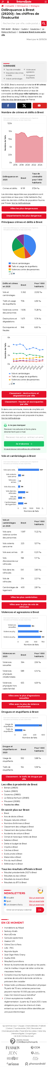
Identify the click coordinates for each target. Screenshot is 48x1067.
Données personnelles (11, 1031)
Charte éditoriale (32, 1026)
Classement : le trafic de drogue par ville (24, 777)
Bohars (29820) (11, 788)
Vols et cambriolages (14, 79)
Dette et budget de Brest (15, 843)
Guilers (24, 29)
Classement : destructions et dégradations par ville (24, 394)
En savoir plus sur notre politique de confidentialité (22, 449)
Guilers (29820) (11, 791)
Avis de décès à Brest (13, 816)
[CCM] (35, 1047)
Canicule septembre (13, 938)
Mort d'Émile (10, 934)
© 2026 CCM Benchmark (24, 1036)
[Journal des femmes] (12, 1047)
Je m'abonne (22, 444)
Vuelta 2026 (9, 958)
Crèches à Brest (11, 850)
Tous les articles (20, 1028)
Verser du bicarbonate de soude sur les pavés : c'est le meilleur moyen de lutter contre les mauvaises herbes (25, 968)
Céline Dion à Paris (12, 944)
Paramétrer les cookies (28, 1031)
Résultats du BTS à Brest (15, 882)
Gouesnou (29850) (12, 794)
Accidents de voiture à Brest (16, 833)
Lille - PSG (9, 948)
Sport (8, 901)
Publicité (42, 1026)
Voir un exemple (36, 898)
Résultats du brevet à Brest (16, 879)
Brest (6, 813)
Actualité (10, 6)
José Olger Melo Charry (14, 955)
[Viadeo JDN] (35, 1058)
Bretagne (35, 6)
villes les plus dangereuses (13, 99)
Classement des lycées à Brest (18, 830)
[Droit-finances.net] (35, 1053)
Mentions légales (18, 1034)
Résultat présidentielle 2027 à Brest (20, 872)
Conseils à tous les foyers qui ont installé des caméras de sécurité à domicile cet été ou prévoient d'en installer (24, 978)
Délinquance (22, 6)
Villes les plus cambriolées (24, 597)
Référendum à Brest (13, 864)
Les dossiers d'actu (14, 904)
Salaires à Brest (11, 840)
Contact (10, 1028)
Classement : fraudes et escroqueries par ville (24, 403)
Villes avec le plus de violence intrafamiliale (24, 705)
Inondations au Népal (14, 928)
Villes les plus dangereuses (24, 208)
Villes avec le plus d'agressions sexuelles (24, 696)
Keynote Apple (11, 951)
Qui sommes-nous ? (10, 1026)
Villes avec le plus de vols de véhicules (24, 605)
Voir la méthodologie (21, 203)
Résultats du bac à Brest (15, 876)
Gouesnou (34, 29)
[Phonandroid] (35, 1064)
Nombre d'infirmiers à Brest (17, 823)
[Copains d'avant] (12, 1058)
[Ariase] (12, 1063)
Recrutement (36, 1028)
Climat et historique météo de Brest (20, 837)
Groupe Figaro (31, 1034)
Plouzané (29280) (12, 801)
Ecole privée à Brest (13, 854)
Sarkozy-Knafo (10, 931)
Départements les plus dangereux (24, 216)
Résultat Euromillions (14, 961)
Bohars (15, 29)
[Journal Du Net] (12, 1053)
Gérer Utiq (42, 1031)
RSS (28, 1028)
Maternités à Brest (12, 857)
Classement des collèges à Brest (19, 827)
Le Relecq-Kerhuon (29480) (16, 798)
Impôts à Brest (11, 847)
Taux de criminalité (13, 70)
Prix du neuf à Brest (13, 860)
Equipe (21, 1026)
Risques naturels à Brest (15, 820)
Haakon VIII (9, 941)
